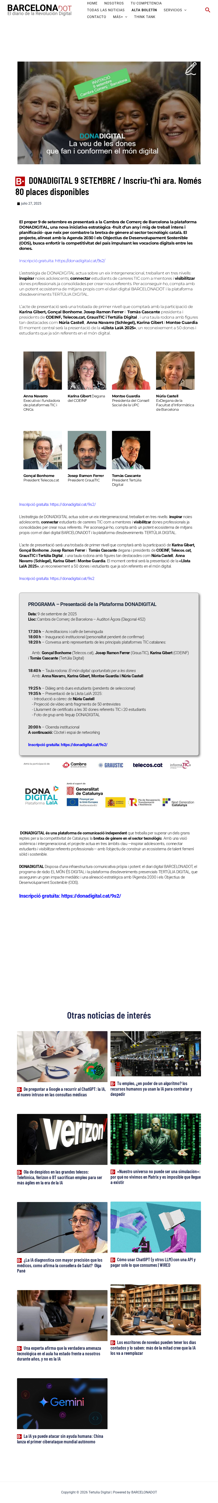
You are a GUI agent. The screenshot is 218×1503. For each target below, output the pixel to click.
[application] (184, 10)
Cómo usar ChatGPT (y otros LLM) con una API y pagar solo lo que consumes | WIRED (153, 1262)
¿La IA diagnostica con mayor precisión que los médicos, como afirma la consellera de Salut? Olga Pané (59, 1265)
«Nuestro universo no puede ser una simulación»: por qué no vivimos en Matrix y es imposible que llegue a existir (155, 1176)
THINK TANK (144, 17)
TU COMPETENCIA (146, 3)
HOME (92, 3)
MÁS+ (118, 17)
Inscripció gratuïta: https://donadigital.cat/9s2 (56, 504)
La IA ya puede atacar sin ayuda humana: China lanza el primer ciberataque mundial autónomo (60, 1438)
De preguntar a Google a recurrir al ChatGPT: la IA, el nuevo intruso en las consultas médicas (61, 1091)
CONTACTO (96, 17)
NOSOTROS (114, 3)
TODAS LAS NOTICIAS (106, 10)
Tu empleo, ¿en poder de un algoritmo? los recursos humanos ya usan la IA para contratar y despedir (151, 1088)
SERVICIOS (173, 10)
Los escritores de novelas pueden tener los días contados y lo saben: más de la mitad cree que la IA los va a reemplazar (153, 1347)
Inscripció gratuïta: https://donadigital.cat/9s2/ (70, 896)
